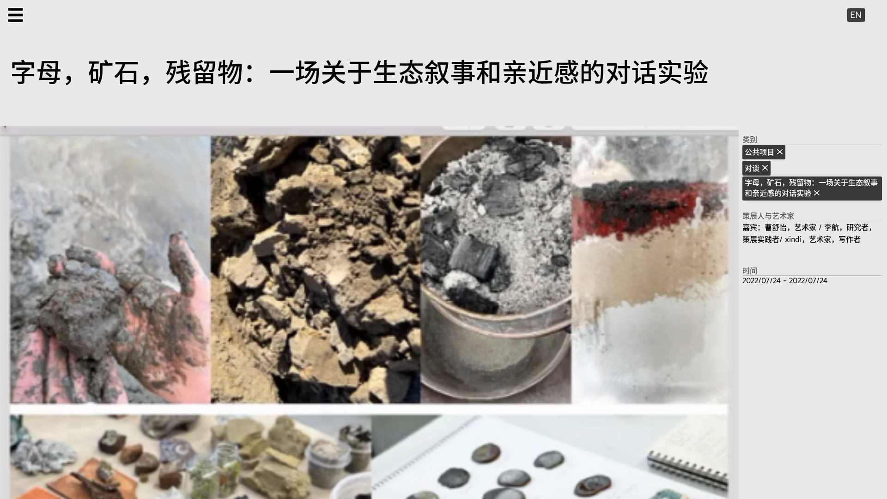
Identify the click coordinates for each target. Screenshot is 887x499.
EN (856, 14)
